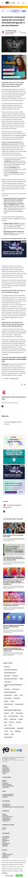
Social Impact (5, 787)
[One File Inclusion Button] (14, 441)
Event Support (5, 820)
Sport (5, 725)
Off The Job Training (13, 716)
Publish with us (5, 769)
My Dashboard (5, 840)
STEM (10, 725)
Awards (4, 853)
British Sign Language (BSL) (10, 678)
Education (4, 780)
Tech (11, 731)
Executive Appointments (8, 794)
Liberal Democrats (8, 704)
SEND (5, 722)
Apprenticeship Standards (10, 669)
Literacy (6, 707)
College (21, 678)
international (17, 698)
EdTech (4, 781)
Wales (12, 734)
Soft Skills (18, 722)
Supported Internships (9, 728)
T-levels (6, 731)
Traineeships (18, 731)
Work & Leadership (6, 784)
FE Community (5, 767)
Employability (5, 783)
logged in (13, 422)
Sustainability (20, 728)
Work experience (8, 737)
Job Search (5, 797)
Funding (16, 695)
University (6, 734)
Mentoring (6, 713)
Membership (5, 844)
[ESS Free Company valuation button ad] (14, 456)
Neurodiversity (19, 713)
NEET (12, 713)
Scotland (20, 719)
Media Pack (5, 815)
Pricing (3, 814)
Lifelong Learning (19, 704)
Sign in (23, 3)
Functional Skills (8, 695)
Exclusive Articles (6, 804)
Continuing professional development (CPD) (13, 685)
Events (3, 841)
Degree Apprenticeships (10, 692)
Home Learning (7, 698)
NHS (5, 716)
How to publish (5, 836)
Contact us (4, 766)
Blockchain (15, 675)
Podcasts (4, 827)
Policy (21, 716)
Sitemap (4, 773)
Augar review (7, 675)
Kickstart (6, 701)
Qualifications (13, 719)
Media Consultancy (6, 819)
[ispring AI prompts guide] (14, 256)
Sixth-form (11, 722)
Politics (5, 719)
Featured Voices (6, 805)
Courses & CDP (5, 855)
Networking (5, 857)
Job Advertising (6, 818)
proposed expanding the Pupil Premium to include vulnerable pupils (14, 359)
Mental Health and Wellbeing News (12, 710)
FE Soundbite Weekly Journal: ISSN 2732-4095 (13, 806)
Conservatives (7, 681)
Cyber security (15, 689)
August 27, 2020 (9, 33)
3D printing (6, 666)
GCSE (21, 695)
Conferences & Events (7, 854)
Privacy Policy (5, 772)
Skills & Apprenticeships (8, 785)
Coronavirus (7, 689)
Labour (12, 701)
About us (4, 765)
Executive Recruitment (7, 795)
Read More (4, 873)
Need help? (4, 845)
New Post (4, 839)
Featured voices (14, 378)
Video (3, 829)
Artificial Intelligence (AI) (10, 672)
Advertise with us (6, 770)
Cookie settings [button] (9, 875)
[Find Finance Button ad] (14, 487)
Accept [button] (19, 875)
